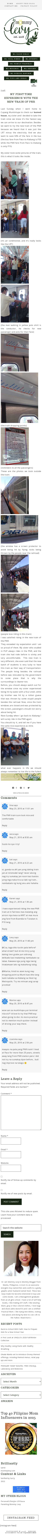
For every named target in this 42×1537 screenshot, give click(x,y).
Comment (6, 1093)
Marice (12, 1000)
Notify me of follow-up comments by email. (18, 1182)
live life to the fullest (31, 771)
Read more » (26, 1318)
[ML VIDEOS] (34, 78)
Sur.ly (12, 1478)
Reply (4, 825)
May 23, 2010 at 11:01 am (21, 808)
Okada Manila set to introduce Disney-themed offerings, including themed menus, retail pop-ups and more (20, 1357)
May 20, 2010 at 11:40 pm (21, 941)
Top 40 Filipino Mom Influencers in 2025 (19, 1415)
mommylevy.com (8, 1471)
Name (4, 1136)
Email (4, 1149)
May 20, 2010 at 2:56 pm (20, 1042)
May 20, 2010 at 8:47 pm (20, 1003)
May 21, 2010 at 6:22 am (20, 863)
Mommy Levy (21, 29)
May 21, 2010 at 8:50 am (20, 837)
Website (5, 1163)
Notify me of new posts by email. (16, 1193)
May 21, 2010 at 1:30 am (20, 902)
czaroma (13, 1039)
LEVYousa (21, 1501)
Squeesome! (30, 1533)
